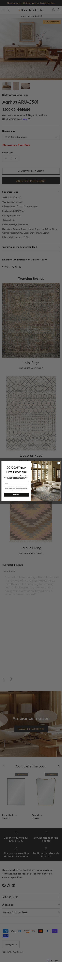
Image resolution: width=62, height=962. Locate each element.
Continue (16, 495)
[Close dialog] (58, 463)
